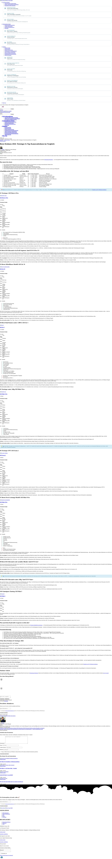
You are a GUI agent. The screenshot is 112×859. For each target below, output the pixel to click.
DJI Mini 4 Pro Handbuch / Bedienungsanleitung (9, 761)
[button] (5, 112)
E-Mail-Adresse (3, 747)
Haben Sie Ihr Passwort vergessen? (6, 855)
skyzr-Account (106, 673)
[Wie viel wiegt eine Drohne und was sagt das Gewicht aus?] (3, 778)
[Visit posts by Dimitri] (1, 148)
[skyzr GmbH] (5, 111)
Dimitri (3, 149)
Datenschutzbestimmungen (9, 710)
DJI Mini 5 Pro (3, 394)
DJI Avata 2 (3, 455)
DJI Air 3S (2, 269)
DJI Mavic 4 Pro (4, 197)
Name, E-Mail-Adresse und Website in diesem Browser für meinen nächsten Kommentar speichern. (19, 751)
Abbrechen (7, 698)
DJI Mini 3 (2, 596)
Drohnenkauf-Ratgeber (48, 159)
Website (1, 749)
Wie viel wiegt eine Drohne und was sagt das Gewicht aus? (11, 781)
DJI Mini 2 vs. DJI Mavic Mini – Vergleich (8, 768)
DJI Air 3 (2, 327)
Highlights (6, 701)
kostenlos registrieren (4, 841)
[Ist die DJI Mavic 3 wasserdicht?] (4, 771)
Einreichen (2, 698)
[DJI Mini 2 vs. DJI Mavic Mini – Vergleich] (7, 765)
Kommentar (2, 743)
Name (1, 745)
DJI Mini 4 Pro (3, 502)
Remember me (4, 853)
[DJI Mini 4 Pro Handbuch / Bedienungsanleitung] (9, 758)
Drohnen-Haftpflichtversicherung (36, 625)
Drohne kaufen (3, 141)
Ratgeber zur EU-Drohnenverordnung (99, 189)
